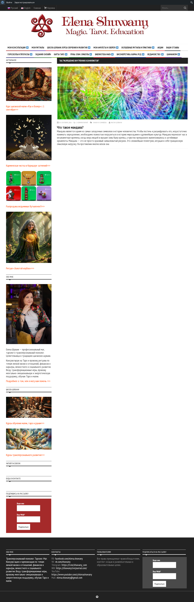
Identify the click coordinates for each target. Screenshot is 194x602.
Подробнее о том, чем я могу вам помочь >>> (28, 381)
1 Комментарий (82, 122)
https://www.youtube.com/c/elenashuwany (72, 574)
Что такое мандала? (70, 127)
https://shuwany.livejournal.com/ (71, 568)
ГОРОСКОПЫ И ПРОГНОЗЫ (19, 54)
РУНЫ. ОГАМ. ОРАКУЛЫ (79, 54)
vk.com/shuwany (62, 561)
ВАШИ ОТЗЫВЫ (172, 47)
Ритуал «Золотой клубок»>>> (20, 268)
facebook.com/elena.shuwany (69, 558)
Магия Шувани (116, 122)
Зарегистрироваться (24, 2)
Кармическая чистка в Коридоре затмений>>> (28, 165)
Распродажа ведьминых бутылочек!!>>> (25, 206)
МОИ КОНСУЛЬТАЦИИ (17, 47)
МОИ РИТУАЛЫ (38, 47)
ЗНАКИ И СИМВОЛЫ (100, 122)
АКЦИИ (160, 47)
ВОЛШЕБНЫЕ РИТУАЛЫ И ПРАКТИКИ (137, 47)
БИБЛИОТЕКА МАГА (103, 54)
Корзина (51, 7)
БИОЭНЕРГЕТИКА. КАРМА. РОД (129, 54)
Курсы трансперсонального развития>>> (25, 455)
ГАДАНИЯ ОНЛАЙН (43, 54)
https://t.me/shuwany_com (74, 565)
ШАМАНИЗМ (172, 54)
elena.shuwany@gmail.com (69, 577)
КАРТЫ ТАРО (59, 54)
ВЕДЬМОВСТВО (154, 54)
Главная (37, 7)
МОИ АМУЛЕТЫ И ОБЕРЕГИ (105, 47)
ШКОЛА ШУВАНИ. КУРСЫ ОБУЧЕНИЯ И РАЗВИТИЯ (67, 47)
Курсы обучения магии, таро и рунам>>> (25, 423)
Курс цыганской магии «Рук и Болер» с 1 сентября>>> (25, 108)
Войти (9, 2)
